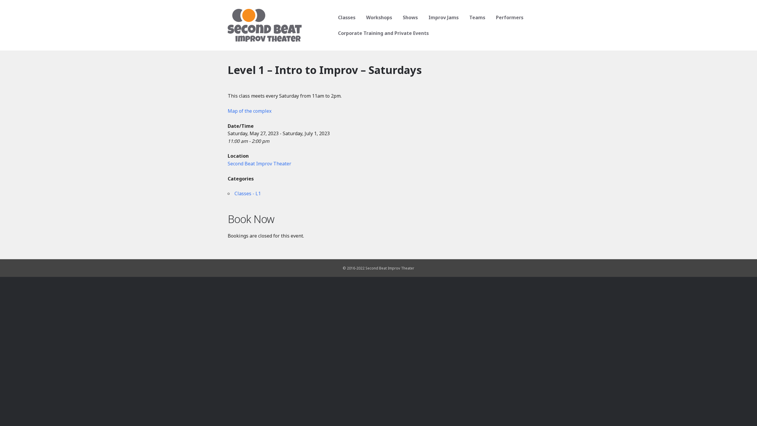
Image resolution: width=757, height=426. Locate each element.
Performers (509, 17)
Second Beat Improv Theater (259, 163)
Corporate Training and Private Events (383, 33)
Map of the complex (249, 111)
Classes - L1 (247, 193)
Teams (477, 17)
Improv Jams (443, 17)
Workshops (379, 17)
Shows (410, 17)
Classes (346, 17)
